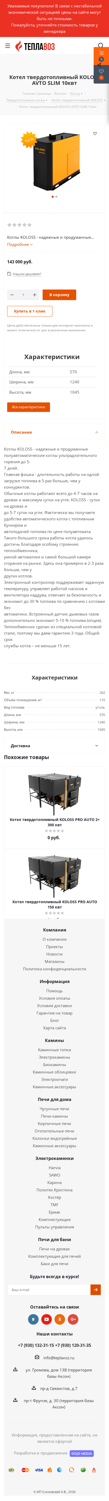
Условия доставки (54, 1005)
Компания (54, 930)
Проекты (54, 946)
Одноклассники (59, 1319)
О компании (55, 939)
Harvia (55, 1167)
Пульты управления (54, 1226)
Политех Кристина (54, 1189)
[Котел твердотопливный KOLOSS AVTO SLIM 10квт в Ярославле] (54, 162)
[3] (19, 225)
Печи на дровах (54, 1248)
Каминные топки (54, 1049)
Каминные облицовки (54, 1072)
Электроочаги (54, 1079)
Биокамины (54, 1064)
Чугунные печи (54, 1108)
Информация (55, 981)
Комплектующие (55, 1219)
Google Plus (73, 1319)
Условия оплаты (54, 998)
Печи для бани (54, 1239)
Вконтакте (33, 1319)
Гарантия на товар (54, 1013)
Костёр (54, 1197)
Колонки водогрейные (55, 1138)
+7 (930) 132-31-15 (36, 1345)
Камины (54, 1040)
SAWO (54, 1175)
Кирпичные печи (54, 1123)
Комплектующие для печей (54, 1256)
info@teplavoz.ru (58, 1357)
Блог (54, 1020)
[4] (24, 225)
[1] (9, 225)
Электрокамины (54, 1057)
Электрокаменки (54, 1158)
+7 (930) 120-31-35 (73, 1345)
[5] (29, 225)
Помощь (54, 990)
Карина (54, 1182)
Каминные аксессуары (54, 1086)
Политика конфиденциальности (54, 968)
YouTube (46, 1319)
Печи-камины (54, 1116)
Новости (54, 954)
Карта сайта (54, 1027)
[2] (14, 225)
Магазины (55, 961)
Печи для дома (54, 1099)
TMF (54, 1204)
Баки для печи (55, 1263)
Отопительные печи (54, 1130)
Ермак (54, 1212)
